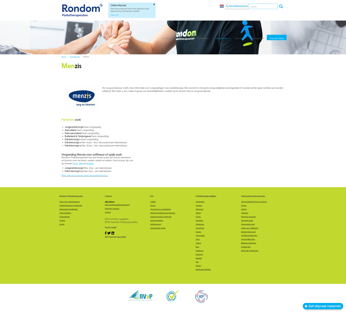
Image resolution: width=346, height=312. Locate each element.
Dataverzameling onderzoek (160, 217)
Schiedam (199, 221)
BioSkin (90, 163)
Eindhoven (200, 251)
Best (197, 247)
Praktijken (186, 38)
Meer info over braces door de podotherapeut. (84, 175)
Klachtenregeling (156, 221)
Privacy (153, 206)
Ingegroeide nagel (248, 224)
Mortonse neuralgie (248, 217)
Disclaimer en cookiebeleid (160, 209)
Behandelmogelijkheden (68, 209)
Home (63, 57)
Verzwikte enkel (247, 221)
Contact (108, 212)
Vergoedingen (221, 38)
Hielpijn (244, 209)
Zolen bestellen (257, 38)
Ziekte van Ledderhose (249, 228)
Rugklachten (246, 247)
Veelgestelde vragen (158, 228)
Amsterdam (200, 202)
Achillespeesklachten (249, 236)
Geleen (198, 266)
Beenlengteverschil (248, 232)
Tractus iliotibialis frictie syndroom (254, 202)
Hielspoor (244, 213)
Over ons (239, 38)
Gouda (198, 217)
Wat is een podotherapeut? (69, 202)
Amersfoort (200, 228)
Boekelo (199, 258)
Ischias (243, 206)
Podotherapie (168, 38)
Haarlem (199, 206)
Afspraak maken (277, 38)
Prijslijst (62, 221)
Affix (81, 163)
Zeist (197, 239)
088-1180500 (109, 202)
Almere (198, 243)
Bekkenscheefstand (248, 243)
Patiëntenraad (155, 224)
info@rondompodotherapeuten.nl (117, 205)
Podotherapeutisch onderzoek (70, 206)
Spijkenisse (200, 224)
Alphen (198, 213)
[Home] (82, 10)
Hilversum (199, 209)
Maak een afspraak (112, 209)
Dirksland (199, 254)
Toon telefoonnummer (238, 6)
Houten (198, 232)
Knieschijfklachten (248, 239)
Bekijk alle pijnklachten (249, 251)
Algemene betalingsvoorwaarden (162, 213)
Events (61, 224)
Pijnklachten (203, 38)
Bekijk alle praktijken (203, 269)
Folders (153, 202)
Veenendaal (200, 236)
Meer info (115, 15)
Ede (197, 262)
